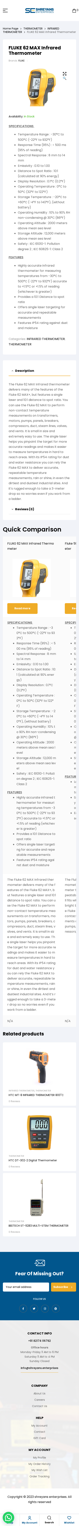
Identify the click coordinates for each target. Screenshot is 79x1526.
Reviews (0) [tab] (24, 509)
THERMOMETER (33, 28)
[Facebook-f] (23, 1309)
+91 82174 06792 (39, 1341)
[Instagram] (45, 1309)
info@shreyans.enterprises (39, 1368)
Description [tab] (24, 371)
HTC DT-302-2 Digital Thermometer (33, 1160)
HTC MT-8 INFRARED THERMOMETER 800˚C (36, 1095)
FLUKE (21, 60)
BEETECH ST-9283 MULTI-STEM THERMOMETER (38, 1226)
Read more (22, 608)
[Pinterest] (56, 1309)
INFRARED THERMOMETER (46, 339)
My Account (29, 1522)
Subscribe (61, 1287)
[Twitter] (34, 1309)
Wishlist (69, 1522)
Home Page (10, 28)
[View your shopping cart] (74, 10)
